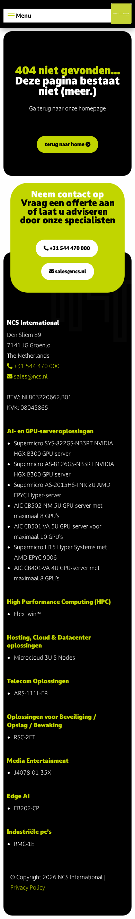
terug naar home (65, 144)
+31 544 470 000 (69, 248)
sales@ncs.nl (70, 271)
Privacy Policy (27, 887)
